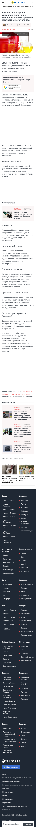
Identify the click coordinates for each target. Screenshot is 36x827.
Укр (33, 2)
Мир (3, 606)
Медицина (24, 515)
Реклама (5, 788)
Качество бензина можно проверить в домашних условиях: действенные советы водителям (22, 432)
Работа (23, 504)
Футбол (23, 553)
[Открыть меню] (3, 2)
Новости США (8, 614)
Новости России (9, 617)
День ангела (25, 695)
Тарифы (6, 566)
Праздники (23, 673)
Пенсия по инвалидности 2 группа (9, 734)
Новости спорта (25, 549)
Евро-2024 (25, 568)
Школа (23, 518)
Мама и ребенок (27, 584)
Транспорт (7, 559)
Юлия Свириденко (10, 717)
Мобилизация (24, 642)
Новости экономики (17, 209)
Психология (25, 595)
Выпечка (24, 728)
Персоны (5, 673)
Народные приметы (24, 684)
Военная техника (9, 666)
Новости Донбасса (6, 532)
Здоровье (23, 580)
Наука (4, 580)
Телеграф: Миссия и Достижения (14, 806)
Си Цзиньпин (8, 686)
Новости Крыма (9, 536)
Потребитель (25, 614)
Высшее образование (25, 523)
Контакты (5, 795)
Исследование (26, 599)
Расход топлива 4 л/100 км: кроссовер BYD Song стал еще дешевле (22, 448)
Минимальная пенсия (8, 746)
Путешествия (26, 621)
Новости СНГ (8, 621)
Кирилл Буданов (9, 701)
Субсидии (24, 511)
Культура (24, 624)
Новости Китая (8, 624)
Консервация (25, 732)
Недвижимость (8, 562)
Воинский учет (26, 660)
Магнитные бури (27, 631)
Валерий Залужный (7, 696)
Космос (5, 588)
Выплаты (24, 507)
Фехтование (25, 571)
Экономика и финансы (7, 550)
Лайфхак (24, 628)
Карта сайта (6, 803)
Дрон (5, 595)
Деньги (5, 555)
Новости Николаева (7, 541)
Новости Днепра (9, 509)
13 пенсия (7, 728)
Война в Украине (8, 642)
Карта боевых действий (8, 647)
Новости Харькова (6, 505)
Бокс (22, 557)
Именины (24, 699)
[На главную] (18, 2)
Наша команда (7, 799)
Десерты (24, 739)
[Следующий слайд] (34, 7)
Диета (23, 592)
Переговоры (7, 655)
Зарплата (24, 500)
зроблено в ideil (7, 820)
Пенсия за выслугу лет (7, 751)
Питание (24, 588)
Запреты (24, 692)
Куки (17, 824)
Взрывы (6, 652)
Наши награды (7, 792)
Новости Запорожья (7, 521)
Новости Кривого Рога (9, 526)
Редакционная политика (11, 781)
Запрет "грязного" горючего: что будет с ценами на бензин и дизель (23, 215)
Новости (5, 496)
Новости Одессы (9, 513)
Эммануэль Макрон (7, 691)
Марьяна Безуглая (6, 712)
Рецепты (22, 724)
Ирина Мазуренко (11, 24)
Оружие (6, 659)
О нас (4, 774)
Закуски (23, 746)
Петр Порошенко (9, 704)
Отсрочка (24, 653)
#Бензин (9, 458)
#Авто (21, 458)
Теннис (23, 560)
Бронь (23, 650)
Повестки (24, 646)
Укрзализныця (8, 573)
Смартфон (7, 599)
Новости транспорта (17, 408)
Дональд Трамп (9, 683)
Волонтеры (7, 662)
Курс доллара (8, 570)
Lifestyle (22, 606)
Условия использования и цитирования (17, 785)
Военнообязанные (27, 657)
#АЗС (16, 458)
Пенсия (5, 724)
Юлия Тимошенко (9, 708)
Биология (6, 592)
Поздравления (26, 635)
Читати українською (8, 29)
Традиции (24, 688)
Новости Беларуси (6, 629)
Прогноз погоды (27, 531)
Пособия (24, 527)
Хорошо (28, 824)
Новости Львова (9, 516)
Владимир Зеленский (7, 678)
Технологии (7, 584)
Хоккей (23, 564)
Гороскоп (24, 610)
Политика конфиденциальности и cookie (17, 778)
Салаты (23, 743)
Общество (23, 496)
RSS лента (6, 810)
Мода (23, 617)
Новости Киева (8, 500)
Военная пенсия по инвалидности (9, 740)
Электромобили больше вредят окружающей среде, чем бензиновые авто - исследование (23, 415)
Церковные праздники (25, 678)
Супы (23, 735)
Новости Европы (9, 610)
